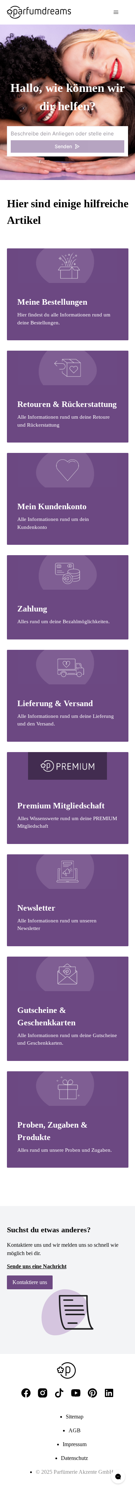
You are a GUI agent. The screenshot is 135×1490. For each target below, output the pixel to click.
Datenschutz (74, 1458)
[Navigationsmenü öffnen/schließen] (116, 12)
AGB (75, 1430)
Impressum (75, 1444)
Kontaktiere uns (29, 1282)
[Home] (39, 12)
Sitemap (74, 1417)
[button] (67, 141)
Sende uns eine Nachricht (36, 1266)
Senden (63, 146)
